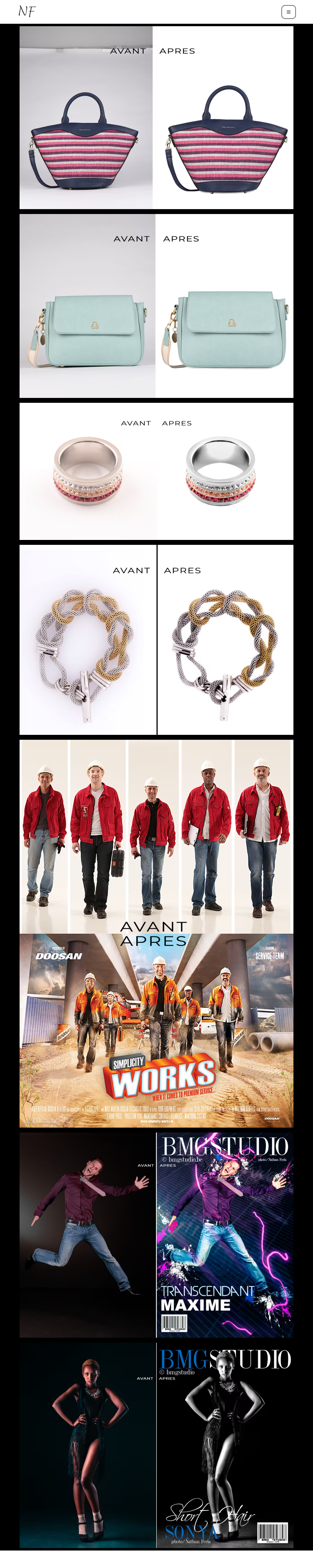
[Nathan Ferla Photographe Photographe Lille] (28, 11)
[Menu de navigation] (288, 12)
